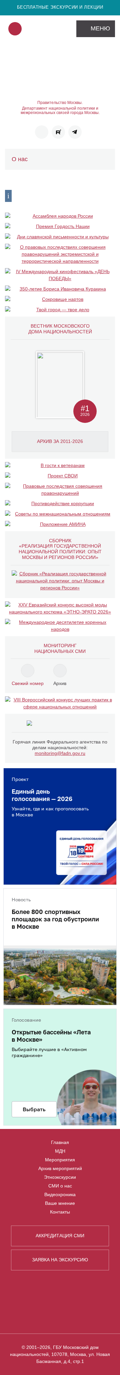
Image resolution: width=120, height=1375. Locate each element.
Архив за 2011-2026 (60, 441)
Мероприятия (60, 1159)
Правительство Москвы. (60, 103)
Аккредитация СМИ (60, 1235)
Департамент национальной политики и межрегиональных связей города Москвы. (60, 110)
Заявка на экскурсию (60, 1259)
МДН (60, 1151)
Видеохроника (60, 1194)
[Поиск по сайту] (15, 28)
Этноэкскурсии (60, 1177)
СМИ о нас (60, 1185)
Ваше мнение (60, 1203)
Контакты (60, 1212)
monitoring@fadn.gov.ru (60, 753)
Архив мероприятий (60, 1168)
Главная (60, 1142)
